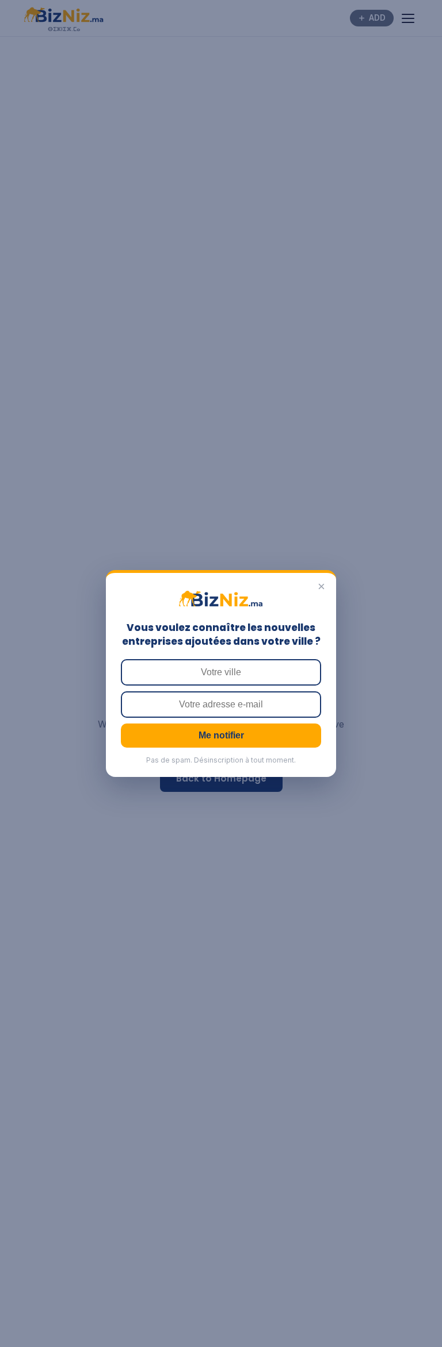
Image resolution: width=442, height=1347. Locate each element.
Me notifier (221, 735)
